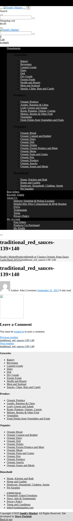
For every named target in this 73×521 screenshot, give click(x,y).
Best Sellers (13, 191)
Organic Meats (28, 151)
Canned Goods (28, 67)
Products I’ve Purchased (27, 225)
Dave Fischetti (23, 516)
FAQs (17, 207)
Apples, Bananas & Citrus (34, 104)
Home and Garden (30, 182)
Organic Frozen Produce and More (39, 148)
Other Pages (14, 493)
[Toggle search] (24, 8)
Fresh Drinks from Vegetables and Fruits (42, 120)
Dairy (23, 70)
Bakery (24, 61)
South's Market (29, 513)
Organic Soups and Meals (34, 166)
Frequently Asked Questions (22, 495)
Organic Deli (27, 142)
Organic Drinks (28, 145)
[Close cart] (1, 27)
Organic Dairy (28, 139)
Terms (17, 213)
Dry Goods (26, 76)
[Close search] (1, 15)
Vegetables (26, 117)
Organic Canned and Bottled (35, 136)
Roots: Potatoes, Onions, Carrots (37, 110)
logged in (19, 331)
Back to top (6, 519)
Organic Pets (27, 157)
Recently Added (15, 194)
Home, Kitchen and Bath (33, 179)
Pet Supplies (27, 188)
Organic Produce (29, 101)
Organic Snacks (28, 163)
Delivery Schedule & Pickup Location (34, 200)
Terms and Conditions (18, 504)
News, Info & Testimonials (21, 498)
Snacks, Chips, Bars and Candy (37, 88)
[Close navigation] (1, 234)
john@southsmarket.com (20, 507)
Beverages (26, 64)
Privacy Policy (21, 216)
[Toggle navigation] (1, 8)
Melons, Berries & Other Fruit (36, 113)
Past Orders (20, 222)
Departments (13, 48)
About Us (12, 197)
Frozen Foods (27, 79)
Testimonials (20, 210)
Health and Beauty (30, 82)
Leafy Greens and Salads (33, 107)
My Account (13, 219)
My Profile (19, 228)
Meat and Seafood (30, 85)
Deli (22, 73)
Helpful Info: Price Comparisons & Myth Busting (40, 203)
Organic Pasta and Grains (34, 154)
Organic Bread (28, 133)
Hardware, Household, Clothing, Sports (41, 185)
